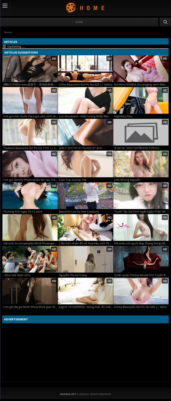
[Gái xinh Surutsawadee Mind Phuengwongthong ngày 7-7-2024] (30, 227)
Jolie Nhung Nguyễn (127, 180)
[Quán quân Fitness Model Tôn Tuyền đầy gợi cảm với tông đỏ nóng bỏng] (141, 259)
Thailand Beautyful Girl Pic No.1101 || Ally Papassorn (30, 148)
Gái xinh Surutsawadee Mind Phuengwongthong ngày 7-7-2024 (30, 243)
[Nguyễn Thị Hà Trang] (85, 259)
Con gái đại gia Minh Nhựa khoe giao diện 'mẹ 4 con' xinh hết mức (30, 307)
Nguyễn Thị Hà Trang (73, 275)
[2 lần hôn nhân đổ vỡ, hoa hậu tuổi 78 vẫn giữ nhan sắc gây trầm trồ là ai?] (85, 227)
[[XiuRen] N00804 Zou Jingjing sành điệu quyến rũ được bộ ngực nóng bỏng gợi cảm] (141, 68)
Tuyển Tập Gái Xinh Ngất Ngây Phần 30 (139, 211)
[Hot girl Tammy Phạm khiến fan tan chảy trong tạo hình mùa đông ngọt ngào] (30, 164)
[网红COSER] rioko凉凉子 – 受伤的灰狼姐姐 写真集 (30, 84)
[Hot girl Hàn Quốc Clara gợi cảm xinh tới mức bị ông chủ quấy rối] (30, 100)
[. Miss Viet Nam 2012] (30, 259)
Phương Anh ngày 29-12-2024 (22, 211)
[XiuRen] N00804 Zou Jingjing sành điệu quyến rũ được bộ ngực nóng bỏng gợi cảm (141, 84)
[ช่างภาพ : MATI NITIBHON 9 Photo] (141, 132)
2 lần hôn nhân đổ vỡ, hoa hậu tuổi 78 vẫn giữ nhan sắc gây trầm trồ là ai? (86, 243)
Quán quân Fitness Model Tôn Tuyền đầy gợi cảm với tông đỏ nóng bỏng (141, 275)
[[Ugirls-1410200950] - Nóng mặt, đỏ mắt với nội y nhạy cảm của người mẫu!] (85, 291)
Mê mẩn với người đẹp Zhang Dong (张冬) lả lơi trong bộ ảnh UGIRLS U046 (141, 243)
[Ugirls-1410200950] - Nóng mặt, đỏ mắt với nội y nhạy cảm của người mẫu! (86, 307)
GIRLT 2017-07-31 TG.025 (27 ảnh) (80, 148)
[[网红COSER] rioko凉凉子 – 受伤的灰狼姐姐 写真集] (30, 68)
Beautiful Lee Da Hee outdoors (79, 211)
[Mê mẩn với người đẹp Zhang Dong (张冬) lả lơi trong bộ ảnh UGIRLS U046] (141, 227)
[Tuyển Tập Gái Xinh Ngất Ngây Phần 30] (141, 195)
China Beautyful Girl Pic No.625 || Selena (85, 84)
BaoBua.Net (85, 7)
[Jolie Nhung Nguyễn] (141, 164)
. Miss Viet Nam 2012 (17, 275)
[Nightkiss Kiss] (141, 100)
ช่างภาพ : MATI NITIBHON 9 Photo (136, 148)
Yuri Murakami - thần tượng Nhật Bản (84, 116)
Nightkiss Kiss (123, 116)
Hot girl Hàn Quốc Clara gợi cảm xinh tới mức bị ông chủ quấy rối (30, 116)
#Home (79, 22)
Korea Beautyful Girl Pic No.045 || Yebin (140, 307)
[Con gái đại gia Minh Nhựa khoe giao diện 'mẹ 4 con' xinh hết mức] (30, 291)
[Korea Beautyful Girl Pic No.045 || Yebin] (141, 291)
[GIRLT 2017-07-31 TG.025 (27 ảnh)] (85, 132)
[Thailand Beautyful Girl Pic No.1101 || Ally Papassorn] (30, 132)
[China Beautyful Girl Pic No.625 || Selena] (85, 68)
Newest (8, 32)
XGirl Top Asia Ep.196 (72, 180)
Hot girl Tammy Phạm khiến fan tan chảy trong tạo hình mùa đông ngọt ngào (30, 180)
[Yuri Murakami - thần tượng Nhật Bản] (85, 100)
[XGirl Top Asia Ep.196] (85, 164)
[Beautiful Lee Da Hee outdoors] (85, 195)
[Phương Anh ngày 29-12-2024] (30, 195)
